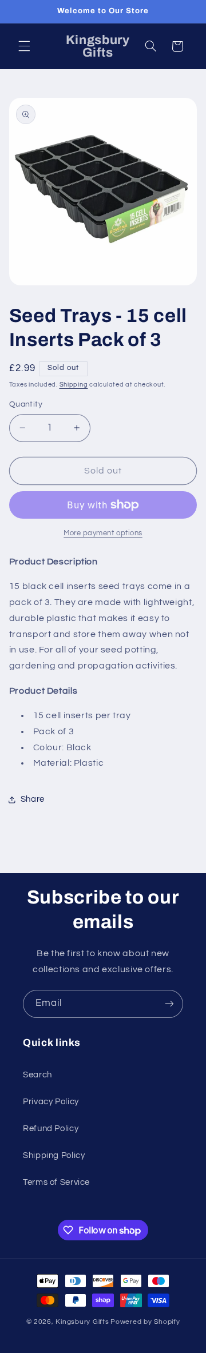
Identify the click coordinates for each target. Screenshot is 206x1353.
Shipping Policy (54, 1155)
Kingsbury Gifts (82, 1322)
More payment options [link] (103, 533)
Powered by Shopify (145, 1322)
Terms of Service (56, 1182)
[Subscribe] (169, 1004)
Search (37, 1075)
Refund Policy (50, 1128)
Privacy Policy (51, 1101)
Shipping (74, 384)
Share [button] (33, 799)
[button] (24, 46)
